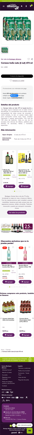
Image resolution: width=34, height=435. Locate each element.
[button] (14, 191)
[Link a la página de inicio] (2, 350)
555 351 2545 (9, 409)
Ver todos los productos (17, 212)
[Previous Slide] (2, 169)
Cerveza (8, 349)
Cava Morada (9, 263)
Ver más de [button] (11, 59)
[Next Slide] (31, 169)
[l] (26, 6)
